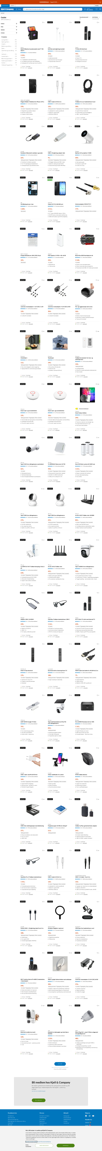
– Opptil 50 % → (49, 2)
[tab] (5, 5)
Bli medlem (38, 1100)
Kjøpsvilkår (10, 1123)
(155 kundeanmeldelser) (60, 827)
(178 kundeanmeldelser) (32, 621)
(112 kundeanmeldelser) (32, 103)
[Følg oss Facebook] (86, 1116)
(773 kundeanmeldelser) (87, 466)
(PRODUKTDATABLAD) (83, 408)
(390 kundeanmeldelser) (87, 103)
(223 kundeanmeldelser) (32, 308)
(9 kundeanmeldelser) (59, 930)
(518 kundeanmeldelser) (60, 568)
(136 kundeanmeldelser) (60, 1035)
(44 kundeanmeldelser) (59, 725)
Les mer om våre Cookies (31, 1141)
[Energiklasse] (76, 408)
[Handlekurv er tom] (100, 9)
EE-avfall (10, 1124)
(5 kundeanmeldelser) (59, 206)
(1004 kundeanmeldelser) (33, 359)
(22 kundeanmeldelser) (87, 723)
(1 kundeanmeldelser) (32, 52)
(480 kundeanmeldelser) (87, 879)
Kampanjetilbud (67, 1117)
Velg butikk (30, 67)
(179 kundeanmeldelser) (87, 415)
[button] (10, 19)
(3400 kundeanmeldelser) (60, 103)
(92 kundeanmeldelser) (59, 155)
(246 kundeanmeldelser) (32, 672)
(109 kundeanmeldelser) (32, 206)
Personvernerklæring (13, 1119)
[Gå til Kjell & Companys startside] (8, 9)
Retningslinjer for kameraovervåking (16, 1121)
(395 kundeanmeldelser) (87, 776)
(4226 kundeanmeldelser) (33, 517)
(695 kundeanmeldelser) (87, 568)
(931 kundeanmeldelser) (32, 1034)
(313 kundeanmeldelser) (60, 672)
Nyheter (66, 1121)
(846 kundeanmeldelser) (87, 672)
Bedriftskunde (11, 1117)
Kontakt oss (11, 1115)
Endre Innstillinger (28, 1145)
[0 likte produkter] (96, 9)
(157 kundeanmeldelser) (60, 308)
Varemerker (66, 1123)
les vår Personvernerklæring (44, 1141)
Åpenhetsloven (43, 1123)
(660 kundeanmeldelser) (87, 517)
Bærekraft (42, 1121)
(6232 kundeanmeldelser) (33, 776)
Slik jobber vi (43, 1119)
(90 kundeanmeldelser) (32, 827)
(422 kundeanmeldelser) (60, 776)
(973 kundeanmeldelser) (32, 930)
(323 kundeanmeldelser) (32, 155)
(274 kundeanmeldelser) (32, 412)
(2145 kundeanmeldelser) (88, 361)
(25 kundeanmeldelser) (59, 981)
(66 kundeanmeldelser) (59, 466)
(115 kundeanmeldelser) (32, 723)
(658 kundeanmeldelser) (87, 308)
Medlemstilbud (67, 1119)
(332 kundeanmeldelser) (87, 621)
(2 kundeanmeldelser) (59, 257)
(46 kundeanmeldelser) (87, 155)
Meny (19, 9)
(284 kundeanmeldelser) (60, 51)
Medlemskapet (43, 1117)
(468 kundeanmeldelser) (32, 570)
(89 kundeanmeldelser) (32, 879)
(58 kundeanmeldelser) (87, 257)
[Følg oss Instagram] (90, 1116)
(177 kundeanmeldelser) (32, 257)
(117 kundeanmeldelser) (87, 51)
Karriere (42, 1124)
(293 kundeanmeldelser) (87, 827)
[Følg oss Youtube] (93, 1116)
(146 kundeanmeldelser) (87, 981)
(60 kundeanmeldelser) (87, 206)
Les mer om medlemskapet (38, 1091)
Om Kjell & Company (44, 1115)
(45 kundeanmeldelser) (59, 621)
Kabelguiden (67, 1115)
